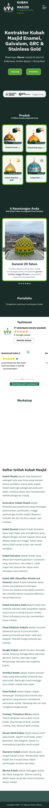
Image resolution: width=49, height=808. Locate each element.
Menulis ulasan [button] (24, 340)
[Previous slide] (4, 249)
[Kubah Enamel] (12, 138)
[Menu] (44, 7)
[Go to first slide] (45, 249)
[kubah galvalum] (36, 138)
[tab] (19, 283)
